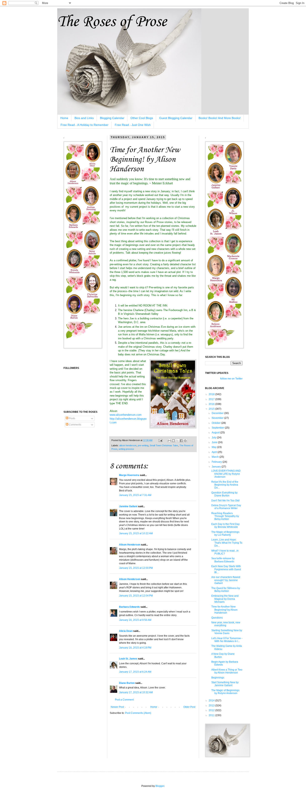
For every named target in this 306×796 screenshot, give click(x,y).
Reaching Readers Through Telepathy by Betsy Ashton (225, 516)
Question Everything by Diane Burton (224, 494)
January (216, 466)
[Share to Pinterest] (185, 441)
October (216, 423)
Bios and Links (84, 118)
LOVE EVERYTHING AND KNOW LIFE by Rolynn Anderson (226, 473)
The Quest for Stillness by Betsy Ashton (225, 590)
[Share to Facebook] (181, 441)
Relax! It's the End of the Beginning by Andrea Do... (224, 484)
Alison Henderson (129, 544)
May (214, 447)
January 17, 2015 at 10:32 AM (136, 692)
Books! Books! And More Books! (220, 118)
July (214, 437)
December (218, 413)
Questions (217, 617)
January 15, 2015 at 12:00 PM (136, 568)
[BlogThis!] (173, 441)
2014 (212, 700)
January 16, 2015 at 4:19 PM (135, 647)
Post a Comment (124, 699)
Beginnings (217, 677)
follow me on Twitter (231, 378)
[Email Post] (160, 440)
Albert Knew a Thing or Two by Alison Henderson (226, 671)
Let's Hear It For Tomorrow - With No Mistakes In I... (226, 640)
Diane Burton (127, 683)
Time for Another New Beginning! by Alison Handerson (224, 609)
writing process (126, 449)
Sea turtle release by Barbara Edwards (223, 560)
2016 (212, 404)
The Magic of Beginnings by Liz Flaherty (225, 533)
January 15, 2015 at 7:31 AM (135, 495)
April (215, 452)
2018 (212, 394)
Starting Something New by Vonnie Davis (226, 632)
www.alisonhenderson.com (126, 414)
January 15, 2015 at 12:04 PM (136, 595)
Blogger (159, 786)
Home (64, 118)
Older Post (189, 706)
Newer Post (117, 706)
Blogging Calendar (112, 118)
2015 (212, 408)
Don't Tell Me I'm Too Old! (225, 500)
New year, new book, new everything (225, 624)
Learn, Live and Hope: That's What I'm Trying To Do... (226, 542)
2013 (212, 705)
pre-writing (143, 445)
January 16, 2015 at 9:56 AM (135, 620)
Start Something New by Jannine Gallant (225, 684)
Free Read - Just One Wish (133, 124)
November (218, 418)
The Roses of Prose (112, 22)
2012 (212, 710)
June (215, 442)
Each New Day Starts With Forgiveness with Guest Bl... (226, 569)
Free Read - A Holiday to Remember (84, 124)
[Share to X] (177, 441)
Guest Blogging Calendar (175, 118)
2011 (212, 715)
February (217, 461)
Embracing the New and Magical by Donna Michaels (225, 598)
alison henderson (128, 445)
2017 (212, 399)
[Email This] (169, 441)
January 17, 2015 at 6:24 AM (135, 671)
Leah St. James (128, 658)
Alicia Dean (126, 631)
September (218, 427)
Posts (71, 418)
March (215, 456)
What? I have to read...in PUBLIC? (225, 552)
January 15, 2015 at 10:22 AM (136, 533)
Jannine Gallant (128, 506)
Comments (74, 424)
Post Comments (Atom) (138, 713)
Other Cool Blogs (142, 118)
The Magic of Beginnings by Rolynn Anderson (225, 692)
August (216, 432)
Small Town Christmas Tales (164, 445)
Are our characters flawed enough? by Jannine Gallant (225, 580)
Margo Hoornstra (129, 475)
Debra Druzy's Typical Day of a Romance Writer (226, 507)
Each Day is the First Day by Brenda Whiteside (225, 525)
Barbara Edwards (129, 606)
